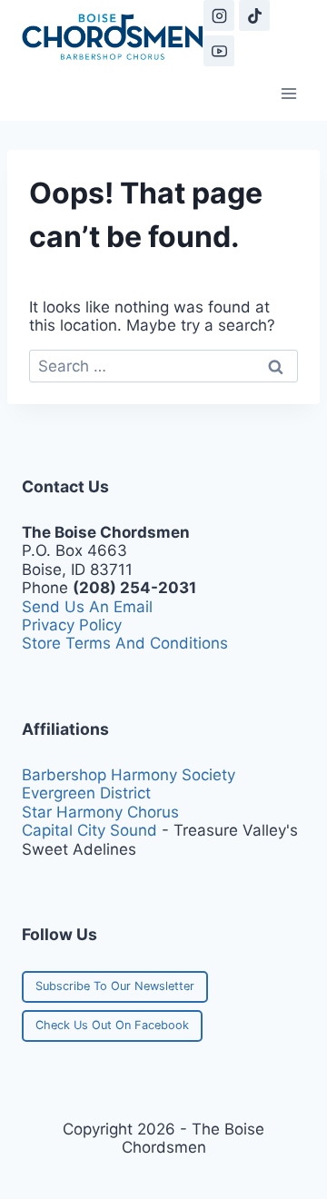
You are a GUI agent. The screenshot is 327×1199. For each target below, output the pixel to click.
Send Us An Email (87, 607)
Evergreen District (86, 793)
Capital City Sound (89, 830)
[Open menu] (288, 94)
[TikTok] (254, 15)
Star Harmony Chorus (100, 812)
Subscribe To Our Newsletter (114, 986)
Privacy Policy (72, 625)
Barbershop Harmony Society (128, 775)
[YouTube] (218, 50)
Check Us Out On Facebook (112, 1025)
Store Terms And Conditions (125, 643)
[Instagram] (218, 15)
